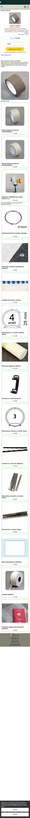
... (10, 131)
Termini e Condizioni (15, 644)
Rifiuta (15, 814)
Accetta (15, 810)
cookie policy (14, 804)
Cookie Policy (15, 641)
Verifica (26, 33)
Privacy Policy (15, 638)
